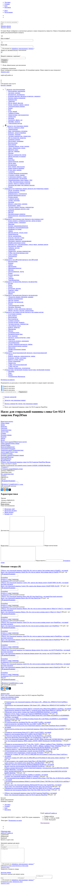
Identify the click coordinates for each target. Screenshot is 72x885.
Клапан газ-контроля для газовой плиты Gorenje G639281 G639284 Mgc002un (25, 465)
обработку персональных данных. (23, 48)
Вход (6, 10)
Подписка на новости (8, 379)
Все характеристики (7, 474)
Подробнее (4, 577)
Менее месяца (8, 512)
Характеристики (6, 450)
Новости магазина (9, 386)
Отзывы (7, 4)
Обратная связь (5, 831)
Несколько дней (9, 509)
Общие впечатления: (51, 545)
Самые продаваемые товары (10, 697)
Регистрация (8, 12)
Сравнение (15, 579)
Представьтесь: (41, 560)
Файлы (3, 458)
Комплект (4, 447)
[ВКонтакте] (2, 490)
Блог (6, 5)
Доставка (7, 2)
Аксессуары (4, 452)
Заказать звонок (6, 26)
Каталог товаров (6, 85)
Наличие (3, 457)
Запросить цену (17, 881)
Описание (4, 448)
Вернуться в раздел (7, 442)
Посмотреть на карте (15, 820)
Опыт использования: (8, 505)
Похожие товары (6, 455)
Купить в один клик (21, 865)
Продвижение (45, 823)
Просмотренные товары (8, 698)
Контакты (7, 7)
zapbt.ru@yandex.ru (51, 813)
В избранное (5, 581)
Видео (3, 460)
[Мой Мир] (7, 490)
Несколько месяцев (10, 510)
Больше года (8, 514)
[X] (10, 490)
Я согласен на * (18, 864)
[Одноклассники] (4, 490)
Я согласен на (18, 48)
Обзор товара (5, 443)
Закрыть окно (5, 72)
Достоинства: (5, 530)
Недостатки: (5, 545)
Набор (3, 445)
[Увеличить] (25, 462)
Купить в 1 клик (18, 484)
